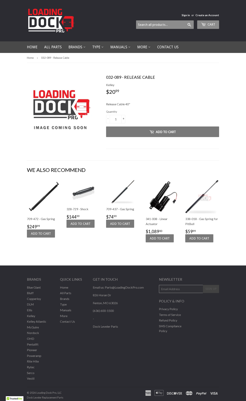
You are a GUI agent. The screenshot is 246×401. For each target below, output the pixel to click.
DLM (30, 304)
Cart (211, 24)
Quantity (111, 111)
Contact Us (168, 47)
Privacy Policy (168, 309)
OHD (30, 338)
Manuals (119, 47)
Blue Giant (34, 287)
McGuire (33, 327)
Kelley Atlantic (36, 321)
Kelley (31, 316)
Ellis (29, 310)
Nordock (33, 333)
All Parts (53, 47)
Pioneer (32, 350)
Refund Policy (168, 320)
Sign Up (211, 288)
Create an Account (207, 15)
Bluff (30, 293)
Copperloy (34, 299)
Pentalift (32, 344)
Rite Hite (33, 361)
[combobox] (165, 24)
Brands (75, 47)
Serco (30, 373)
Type (96, 47)
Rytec (31, 367)
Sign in (186, 15)
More (142, 47)
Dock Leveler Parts (105, 326)
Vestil (30, 378)
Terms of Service (170, 314)
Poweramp (34, 355)
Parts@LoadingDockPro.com (124, 287)
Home (32, 47)
